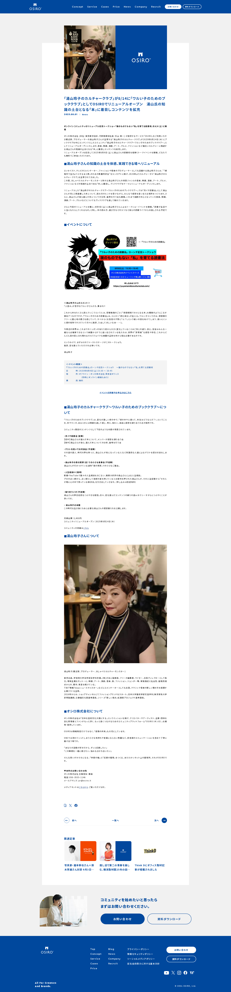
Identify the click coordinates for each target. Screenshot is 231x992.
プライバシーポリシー (138, 949)
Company (141, 6)
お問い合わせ (173, 6)
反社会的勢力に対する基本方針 (143, 963)
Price (116, 6)
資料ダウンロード (192, 6)
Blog (111, 949)
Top (92, 949)
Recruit (156, 6)
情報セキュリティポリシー (140, 954)
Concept (77, 6)
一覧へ (115, 820)
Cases (105, 6)
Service (92, 6)
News (127, 6)
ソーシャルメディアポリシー (141, 958)
